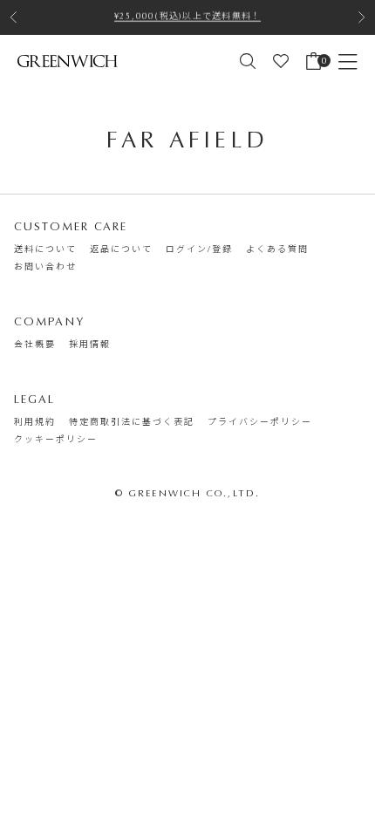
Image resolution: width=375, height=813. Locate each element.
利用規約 (35, 422)
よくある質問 (277, 249)
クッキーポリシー (56, 439)
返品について (121, 249)
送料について (45, 249)
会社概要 (35, 344)
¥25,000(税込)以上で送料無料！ (188, 13)
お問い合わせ (45, 267)
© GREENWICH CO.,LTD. (188, 493)
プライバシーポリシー (260, 422)
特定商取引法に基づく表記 (131, 422)
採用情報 (90, 344)
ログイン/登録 (199, 249)
